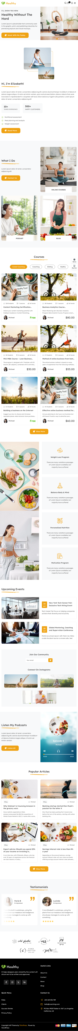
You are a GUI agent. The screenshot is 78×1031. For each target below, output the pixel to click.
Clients (3, 1004)
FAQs (3, 1000)
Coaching (35, 267)
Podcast (19, 238)
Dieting (50, 267)
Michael (58, 745)
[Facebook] (6, 982)
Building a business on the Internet (18, 410)
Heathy (63, 267)
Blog (58, 238)
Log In (72, 3)
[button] (15, 35)
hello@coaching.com (52, 1004)
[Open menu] (75, 3)
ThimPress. (23, 1025)
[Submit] (50, 660)
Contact (43, 977)
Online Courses (58, 190)
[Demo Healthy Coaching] (8, 3)
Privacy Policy (6, 1013)
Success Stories (7, 1008)
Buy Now (74, 268)
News (42, 981)
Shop (42, 986)
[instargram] (12, 982)
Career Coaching (18, 267)
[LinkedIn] (24, 982)
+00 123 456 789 (50, 1000)
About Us (43, 973)
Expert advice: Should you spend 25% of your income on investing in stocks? (19, 851)
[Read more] (19, 287)
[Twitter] (18, 982)
